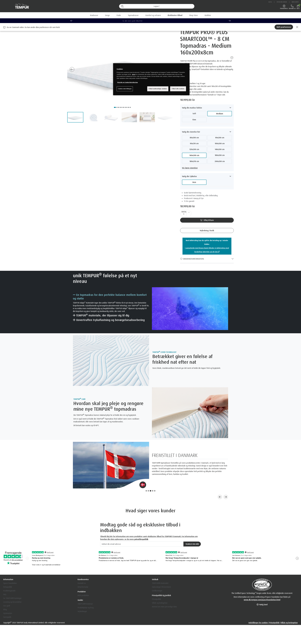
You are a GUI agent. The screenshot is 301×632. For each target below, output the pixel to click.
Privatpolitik (156, 571)
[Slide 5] (154, 463)
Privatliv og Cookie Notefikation (127, 82)
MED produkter (83, 567)
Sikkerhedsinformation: (193, 259)
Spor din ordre (282, 2)
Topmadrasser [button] (133, 15)
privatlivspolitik (141, 511)
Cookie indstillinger (125, 89)
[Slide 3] (150, 463)
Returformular (83, 559)
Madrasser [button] (94, 15)
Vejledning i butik (207, 230)
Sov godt (6, 578)
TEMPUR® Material (85, 576)
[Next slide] (229, 20)
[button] (175, 15)
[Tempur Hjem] (21, 6)
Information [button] (8, 551)
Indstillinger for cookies (258, 595)
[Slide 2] (148, 463)
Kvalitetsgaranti (9, 563)
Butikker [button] (208, 15)
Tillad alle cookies (178, 89)
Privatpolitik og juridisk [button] (161, 567)
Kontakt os (82, 555)
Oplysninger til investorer (161, 559)
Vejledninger (82, 583)
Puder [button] (119, 15)
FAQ (4, 567)
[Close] (296, 27)
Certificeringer (157, 563)
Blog (270, 2)
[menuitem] (175, 15)
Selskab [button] (155, 551)
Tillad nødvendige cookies (158, 89)
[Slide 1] (146, 463)
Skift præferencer (284, 27)
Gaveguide (7, 589)
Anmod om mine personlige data (164, 579)
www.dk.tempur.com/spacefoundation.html (262, 572)
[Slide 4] (152, 463)
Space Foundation (10, 555)
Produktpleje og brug (86, 580)
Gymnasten (7, 585)
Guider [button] (80, 572)
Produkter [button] (82, 564)
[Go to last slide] (71, 20)
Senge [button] (107, 15)
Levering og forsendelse (12, 574)
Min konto (295, 2)
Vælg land (263, 577)
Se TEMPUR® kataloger (12, 570)
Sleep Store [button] (193, 15)
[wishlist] (232, 57)
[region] (151, 79)
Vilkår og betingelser (160, 575)
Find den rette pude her (150, 21)
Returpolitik (7, 559)
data (133, 74)
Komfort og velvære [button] (153, 15)
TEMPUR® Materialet (160, 555)
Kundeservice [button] (83, 551)
